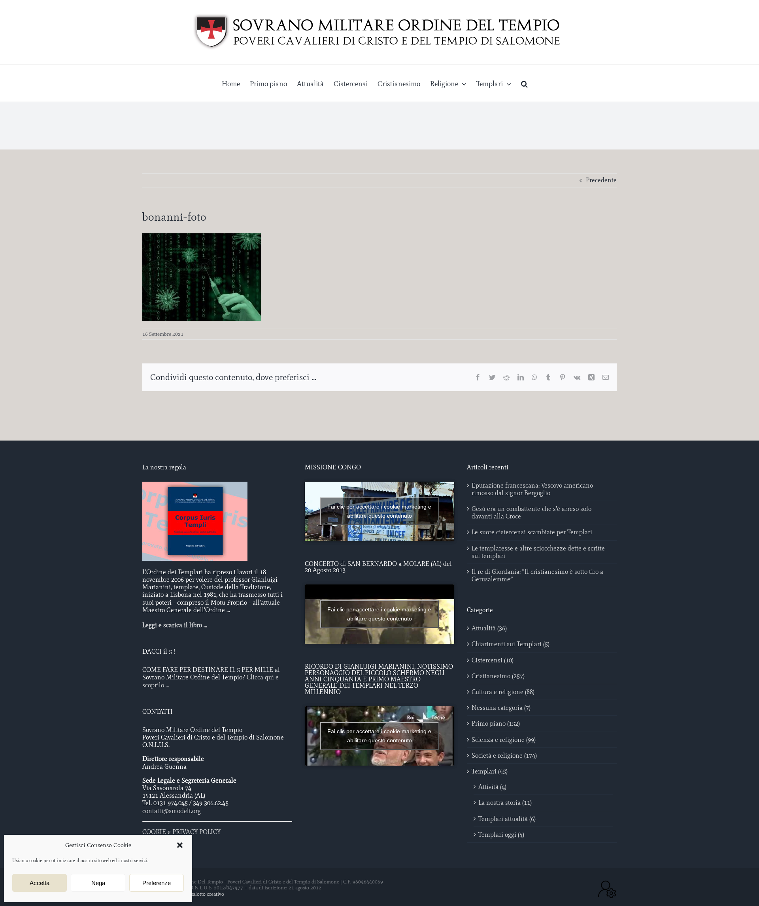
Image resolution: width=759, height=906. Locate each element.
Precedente (601, 180)
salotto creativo (207, 894)
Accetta (39, 883)
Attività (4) (492, 787)
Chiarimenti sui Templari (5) (510, 644)
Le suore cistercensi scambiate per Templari (532, 532)
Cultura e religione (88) (503, 692)
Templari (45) (490, 771)
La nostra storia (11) (505, 802)
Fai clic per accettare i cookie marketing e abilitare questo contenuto (379, 511)
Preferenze (156, 883)
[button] (180, 845)
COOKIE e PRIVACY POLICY (181, 832)
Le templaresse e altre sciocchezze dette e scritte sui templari (538, 552)
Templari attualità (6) (507, 819)
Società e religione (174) (504, 755)
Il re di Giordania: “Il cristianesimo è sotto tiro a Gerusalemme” (537, 575)
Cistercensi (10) (493, 660)
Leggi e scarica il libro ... (174, 625)
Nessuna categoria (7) (501, 707)
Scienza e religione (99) (504, 739)
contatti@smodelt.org (171, 811)
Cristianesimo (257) (498, 676)
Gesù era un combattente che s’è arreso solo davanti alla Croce (531, 512)
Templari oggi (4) (501, 834)
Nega (98, 883)
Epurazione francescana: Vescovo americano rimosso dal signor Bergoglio (532, 489)
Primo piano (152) (496, 723)
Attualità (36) (489, 628)
